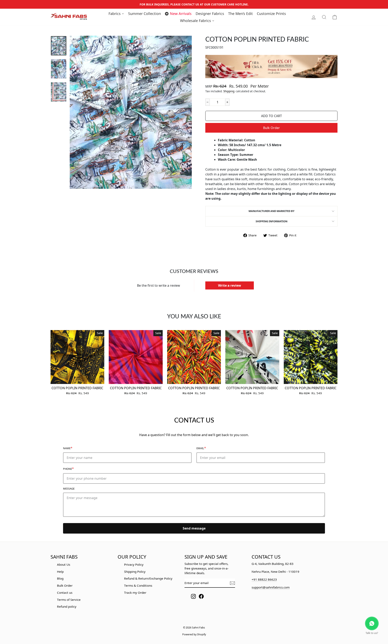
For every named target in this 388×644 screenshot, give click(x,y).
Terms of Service (69, 600)
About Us (63, 564)
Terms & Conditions (138, 585)
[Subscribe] (232, 583)
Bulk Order (271, 128)
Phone (68, 468)
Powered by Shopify (194, 634)
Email (201, 448)
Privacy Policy (133, 564)
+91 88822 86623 (264, 579)
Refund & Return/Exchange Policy (148, 578)
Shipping (228, 91)
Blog (60, 578)
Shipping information (271, 221)
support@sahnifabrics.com (271, 587)
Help (60, 572)
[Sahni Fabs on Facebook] (201, 596)
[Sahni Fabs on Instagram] (193, 596)
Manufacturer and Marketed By (271, 211)
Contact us (64, 593)
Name (67, 448)
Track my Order (135, 593)
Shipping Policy (135, 572)
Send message (194, 528)
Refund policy (66, 606)
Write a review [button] (229, 285)
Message (69, 488)
